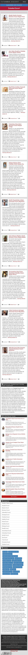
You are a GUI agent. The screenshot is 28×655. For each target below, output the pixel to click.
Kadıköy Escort (5, 519)
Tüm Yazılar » (14, 496)
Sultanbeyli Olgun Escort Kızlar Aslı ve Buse (15, 419)
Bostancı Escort (13, 45)
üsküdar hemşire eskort (13, 551)
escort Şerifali (16, 571)
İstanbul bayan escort (7, 554)
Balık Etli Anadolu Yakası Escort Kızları (15, 489)
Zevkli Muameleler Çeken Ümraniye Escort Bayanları (16, 200)
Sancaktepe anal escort (18, 565)
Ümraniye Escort (13, 118)
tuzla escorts (13, 569)
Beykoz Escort (5, 508)
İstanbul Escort (6, 517)
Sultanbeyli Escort (6, 533)
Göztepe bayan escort (7, 567)
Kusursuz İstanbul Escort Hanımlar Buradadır (14, 450)
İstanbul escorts (14, 573)
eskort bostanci (18, 558)
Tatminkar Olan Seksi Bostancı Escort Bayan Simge (15, 125)
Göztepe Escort (5, 515)
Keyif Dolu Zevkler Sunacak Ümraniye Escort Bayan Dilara (17, 88)
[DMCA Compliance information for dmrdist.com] (6, 653)
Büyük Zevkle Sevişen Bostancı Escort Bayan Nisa (17, 16)
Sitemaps (12, 651)
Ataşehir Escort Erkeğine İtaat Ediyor (15, 442)
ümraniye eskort (6, 573)
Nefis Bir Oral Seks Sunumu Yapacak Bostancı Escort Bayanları (17, 349)
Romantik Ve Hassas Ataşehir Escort (14, 427)
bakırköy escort (14, 649)
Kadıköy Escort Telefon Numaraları (14, 459)
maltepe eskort (6, 569)
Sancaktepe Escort (6, 530)
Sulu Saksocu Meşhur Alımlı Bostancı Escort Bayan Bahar (17, 236)
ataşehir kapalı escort (18, 562)
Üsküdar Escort (13, 81)
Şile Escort (4, 537)
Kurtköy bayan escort (7, 565)
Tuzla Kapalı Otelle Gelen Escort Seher (15, 482)
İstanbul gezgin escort (16, 560)
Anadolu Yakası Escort (7, 503)
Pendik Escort (5, 528)
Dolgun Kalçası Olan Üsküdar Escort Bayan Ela (16, 163)
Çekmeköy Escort (6, 512)
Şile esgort (5, 551)
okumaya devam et (15, 41)
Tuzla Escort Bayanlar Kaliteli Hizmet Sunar (15, 474)
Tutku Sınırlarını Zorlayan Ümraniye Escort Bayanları (16, 311)
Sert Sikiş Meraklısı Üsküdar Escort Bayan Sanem (17, 51)
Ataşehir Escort (5, 505)
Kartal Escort (5, 521)
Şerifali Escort (5, 535)
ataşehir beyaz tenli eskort (8, 558)
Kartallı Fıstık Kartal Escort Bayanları (15, 466)
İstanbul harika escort (7, 571)
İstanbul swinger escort (8, 562)
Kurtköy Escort (5, 524)
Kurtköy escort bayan (17, 567)
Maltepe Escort (5, 526)
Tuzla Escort (5, 540)
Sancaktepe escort (7, 560)
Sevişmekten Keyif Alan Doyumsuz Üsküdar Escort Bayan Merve (16, 273)
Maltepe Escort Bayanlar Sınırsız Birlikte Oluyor (15, 434)
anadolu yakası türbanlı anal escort (10, 556)
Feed (16, 651)
